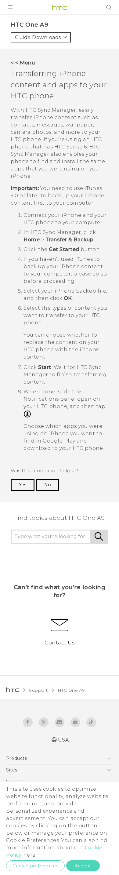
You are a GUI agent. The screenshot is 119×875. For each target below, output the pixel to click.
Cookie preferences (35, 866)
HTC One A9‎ (71, 690)
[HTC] (59, 7)
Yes (22, 484)
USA (63, 740)
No (47, 484)
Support (38, 690)
